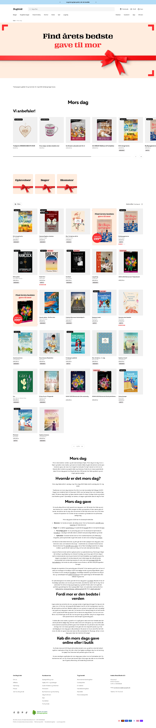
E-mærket (80, 685)
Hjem (14, 20)
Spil (59, 15)
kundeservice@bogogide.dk (122, 687)
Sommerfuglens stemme (46, 236)
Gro (14, 396)
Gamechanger (123, 396)
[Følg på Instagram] (18, 712)
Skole (53, 15)
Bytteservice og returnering (50, 691)
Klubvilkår (80, 691)
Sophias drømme (44, 435)
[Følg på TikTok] (26, 712)
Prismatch (45, 688)
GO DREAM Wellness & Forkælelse (103, 146)
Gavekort (126, 15)
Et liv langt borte (124, 146)
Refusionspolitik (38, 722)
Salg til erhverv (46, 695)
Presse (15, 688)
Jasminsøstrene (17, 358)
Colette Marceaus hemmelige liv (75, 317)
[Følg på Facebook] (14, 712)
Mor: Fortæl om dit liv (72, 236)
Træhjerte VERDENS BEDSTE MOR (24, 146)
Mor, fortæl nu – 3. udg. (98, 358)
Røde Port (42, 277)
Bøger (15, 15)
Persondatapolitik (82, 695)
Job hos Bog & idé (18, 691)
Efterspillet (16, 277)
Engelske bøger (24, 15)
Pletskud (15, 435)
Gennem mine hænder (125, 317)
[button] (122, 244)
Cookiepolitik (81, 682)
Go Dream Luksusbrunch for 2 (75, 146)
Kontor (46, 15)
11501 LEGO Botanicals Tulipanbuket (129, 277)
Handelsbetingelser (83, 688)
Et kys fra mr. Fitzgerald (46, 396)
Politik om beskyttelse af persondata (23, 722)
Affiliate (15, 682)
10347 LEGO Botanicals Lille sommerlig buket (78, 396)
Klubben (118, 15)
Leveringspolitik (61, 722)
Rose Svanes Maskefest (46, 358)
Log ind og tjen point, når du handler (78, 2)
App (134, 15)
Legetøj (65, 15)
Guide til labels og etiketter (50, 685)
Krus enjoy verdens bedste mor (49, 146)
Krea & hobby (36, 15)
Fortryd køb (45, 704)
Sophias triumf (123, 358)
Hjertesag (16, 685)
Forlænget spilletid (71, 358)
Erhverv (140, 15)
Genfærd (68, 277)
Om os (15, 679)
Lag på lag (95, 277)
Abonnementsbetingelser (84, 679)
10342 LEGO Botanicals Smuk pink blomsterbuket (104, 396)
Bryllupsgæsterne (124, 236)
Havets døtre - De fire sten (47, 317)
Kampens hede (96, 317)
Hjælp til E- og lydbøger (49, 682)
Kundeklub (45, 701)
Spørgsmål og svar (47, 679)
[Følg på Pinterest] (22, 712)
